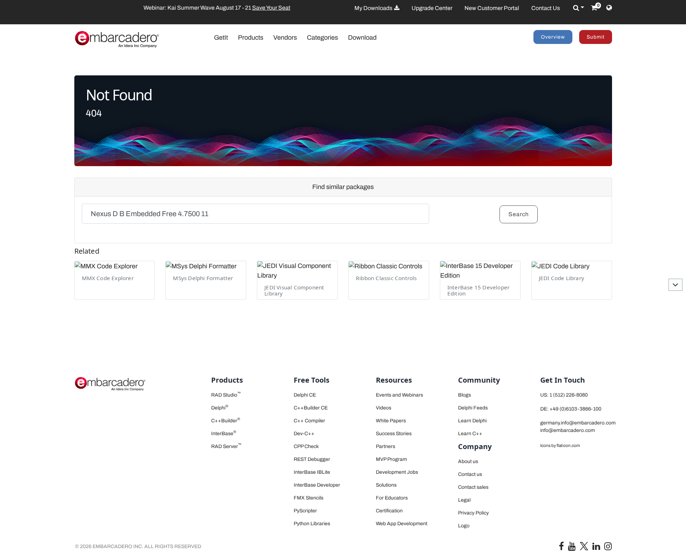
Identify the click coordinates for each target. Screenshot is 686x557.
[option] (183, 8)
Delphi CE (305, 395)
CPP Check (306, 446)
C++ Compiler (309, 420)
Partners (385, 446)
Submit (596, 37)
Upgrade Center (432, 8)
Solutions (386, 485)
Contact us (470, 474)
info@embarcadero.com (567, 430)
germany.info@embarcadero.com (578, 423)
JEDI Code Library (561, 278)
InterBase (223, 433)
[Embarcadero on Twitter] (584, 545)
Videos (383, 408)
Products (250, 37)
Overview (553, 37)
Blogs (464, 395)
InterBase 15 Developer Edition (478, 290)
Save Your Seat (202, 8)
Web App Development (401, 523)
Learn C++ (470, 433)
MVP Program (391, 459)
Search (518, 214)
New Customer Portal (491, 8)
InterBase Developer (317, 485)
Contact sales (473, 487)
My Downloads (373, 8)
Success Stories (394, 433)
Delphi (219, 408)
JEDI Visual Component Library (294, 290)
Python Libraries (312, 523)
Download (362, 37)
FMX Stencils (308, 498)
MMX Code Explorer (108, 278)
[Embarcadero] (116, 39)
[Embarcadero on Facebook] (561, 548)
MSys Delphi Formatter (203, 278)
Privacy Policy (473, 513)
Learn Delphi (472, 420)
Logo (463, 525)
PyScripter (305, 510)
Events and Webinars (399, 395)
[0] (594, 7)
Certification (389, 510)
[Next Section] (675, 285)
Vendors (285, 37)
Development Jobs (397, 472)
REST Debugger (312, 459)
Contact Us (545, 8)
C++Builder (225, 420)
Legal (464, 500)
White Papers (391, 420)
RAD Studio (226, 395)
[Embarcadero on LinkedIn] (596, 548)
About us (468, 461)
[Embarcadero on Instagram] (608, 548)
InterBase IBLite (312, 472)
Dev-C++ (304, 433)
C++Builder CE (311, 408)
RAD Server (226, 446)
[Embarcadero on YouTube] (572, 548)
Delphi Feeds (473, 408)
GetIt (224, 37)
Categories (322, 37)
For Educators (392, 498)
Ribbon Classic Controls (386, 278)
